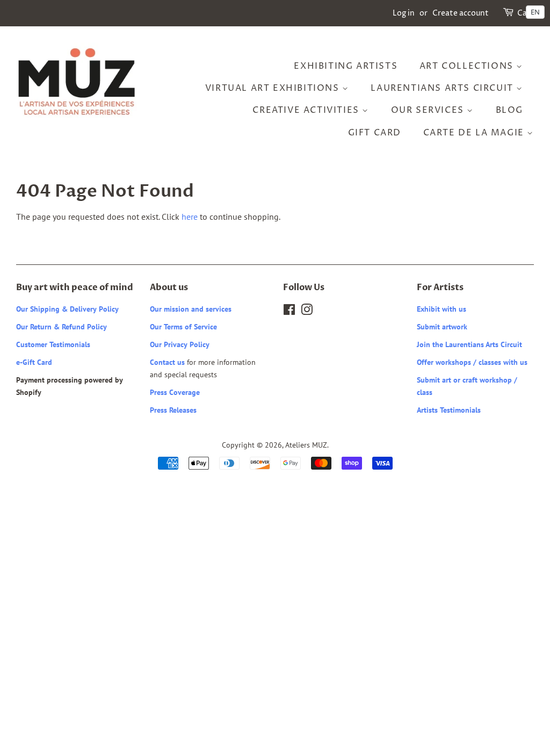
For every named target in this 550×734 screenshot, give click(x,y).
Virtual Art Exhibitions (273, 88)
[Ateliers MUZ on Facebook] (289, 311)
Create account (460, 13)
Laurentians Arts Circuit (443, 88)
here (190, 216)
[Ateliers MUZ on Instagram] (307, 311)
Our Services (429, 110)
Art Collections (468, 66)
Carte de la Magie (475, 133)
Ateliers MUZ (306, 445)
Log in (404, 13)
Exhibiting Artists (345, 66)
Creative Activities (307, 110)
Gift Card (374, 133)
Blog (509, 110)
